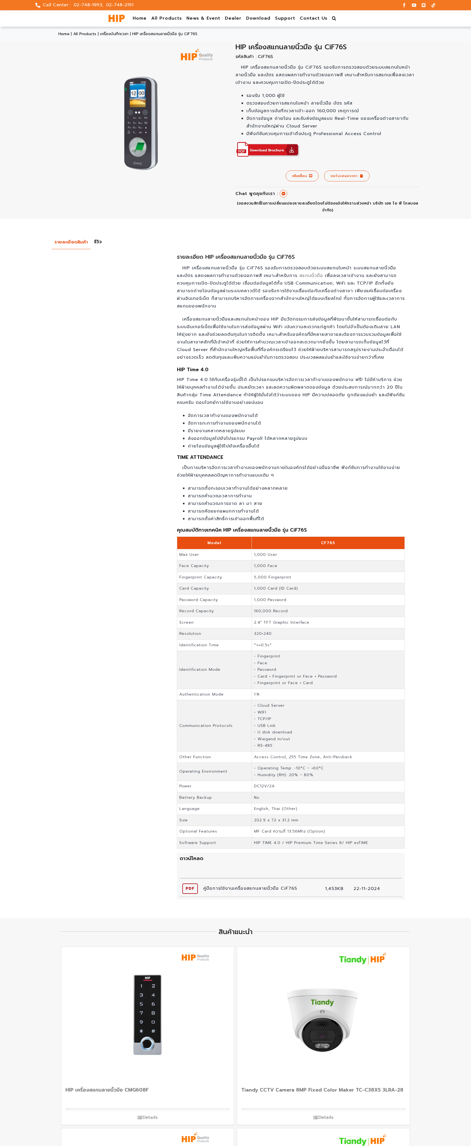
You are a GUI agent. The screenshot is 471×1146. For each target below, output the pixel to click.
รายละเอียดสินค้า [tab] (71, 242)
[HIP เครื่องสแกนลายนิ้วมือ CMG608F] (147, 1015)
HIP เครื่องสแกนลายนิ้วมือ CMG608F (107, 1090)
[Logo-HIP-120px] (116, 17)
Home (64, 34)
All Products (84, 34)
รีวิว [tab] (98, 242)
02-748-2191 (120, 5)
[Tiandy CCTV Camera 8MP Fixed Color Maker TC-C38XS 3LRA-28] (323, 1015)
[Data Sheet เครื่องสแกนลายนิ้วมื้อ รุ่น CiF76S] (267, 145)
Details (150, 1117)
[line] (423, 5)
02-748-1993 (88, 5)
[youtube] (414, 5)
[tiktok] (433, 5)
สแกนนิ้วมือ (311, 275)
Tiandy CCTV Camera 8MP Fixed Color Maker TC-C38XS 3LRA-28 (322, 1090)
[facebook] (404, 5)
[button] (334, 18)
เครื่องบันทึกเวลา (114, 34)
